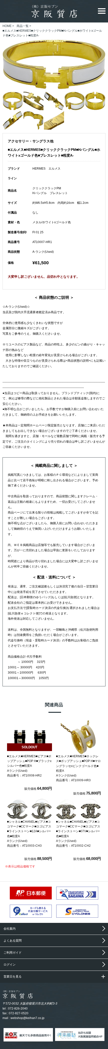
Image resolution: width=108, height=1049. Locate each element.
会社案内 (10, 928)
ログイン (10, 964)
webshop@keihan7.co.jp (27, 1018)
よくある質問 (13, 940)
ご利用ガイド (13, 952)
